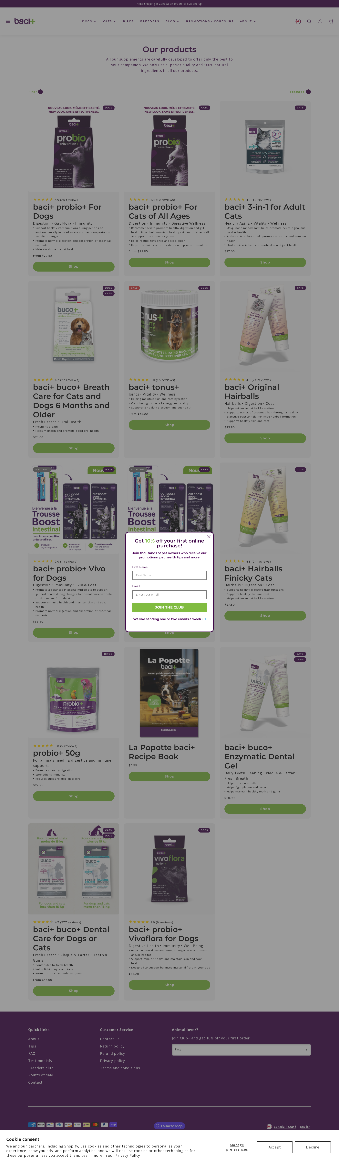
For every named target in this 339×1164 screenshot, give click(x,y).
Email (136, 586)
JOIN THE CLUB (169, 607)
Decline (312, 1147)
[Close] (209, 536)
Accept (275, 1147)
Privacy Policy (127, 1155)
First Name (140, 567)
